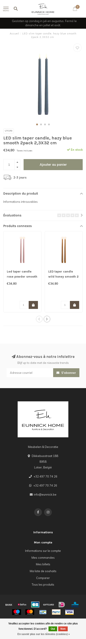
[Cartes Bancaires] (35, 604)
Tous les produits (43, 584)
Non (62, 628)
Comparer (43, 578)
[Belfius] (22, 604)
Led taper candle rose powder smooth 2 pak (22, 277)
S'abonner (68, 372)
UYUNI (8, 130)
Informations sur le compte (43, 551)
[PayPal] (56, 612)
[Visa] (69, 612)
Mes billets (43, 564)
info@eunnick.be (45, 494)
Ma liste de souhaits (43, 571)
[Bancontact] (43, 612)
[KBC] (74, 604)
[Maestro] (16, 612)
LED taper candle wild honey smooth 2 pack (63, 277)
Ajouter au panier (53, 165)
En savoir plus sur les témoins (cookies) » (43, 634)
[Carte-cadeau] (48, 604)
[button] (37, 124)
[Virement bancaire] (8, 604)
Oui (53, 628)
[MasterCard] (29, 612)
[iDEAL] (61, 604)
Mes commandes (43, 557)
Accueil (14, 33)
